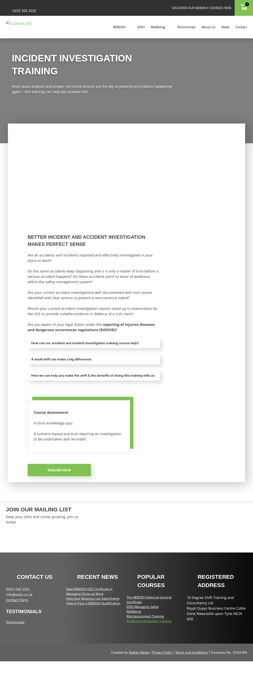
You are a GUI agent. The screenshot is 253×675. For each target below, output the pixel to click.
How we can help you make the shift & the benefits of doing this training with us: (93, 375)
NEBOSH (119, 27)
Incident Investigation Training (148, 621)
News (225, 27)
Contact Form (17, 600)
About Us (208, 27)
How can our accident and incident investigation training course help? (85, 343)
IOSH (141, 27)
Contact (241, 27)
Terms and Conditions (191, 652)
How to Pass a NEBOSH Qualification (93, 603)
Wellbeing (133, 611)
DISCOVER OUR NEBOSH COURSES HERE (201, 8)
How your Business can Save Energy (93, 598)
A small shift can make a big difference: (61, 359)
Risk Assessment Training (145, 616)
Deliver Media (139, 652)
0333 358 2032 (24, 10)
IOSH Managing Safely (142, 607)
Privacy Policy (162, 652)
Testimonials (186, 27)
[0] (244, 9)
